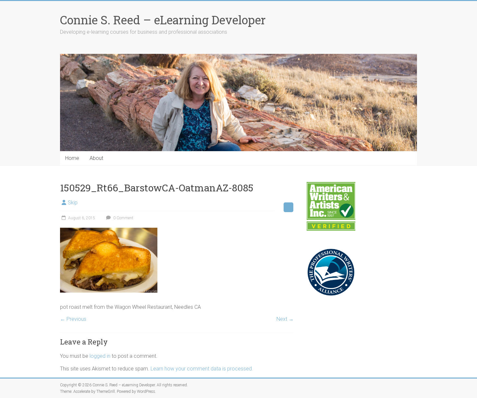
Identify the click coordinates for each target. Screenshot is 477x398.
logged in (100, 356)
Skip (73, 202)
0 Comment (122, 218)
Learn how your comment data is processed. (202, 369)
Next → (285, 319)
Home (72, 158)
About (96, 158)
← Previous (73, 319)
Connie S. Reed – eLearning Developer (163, 20)
